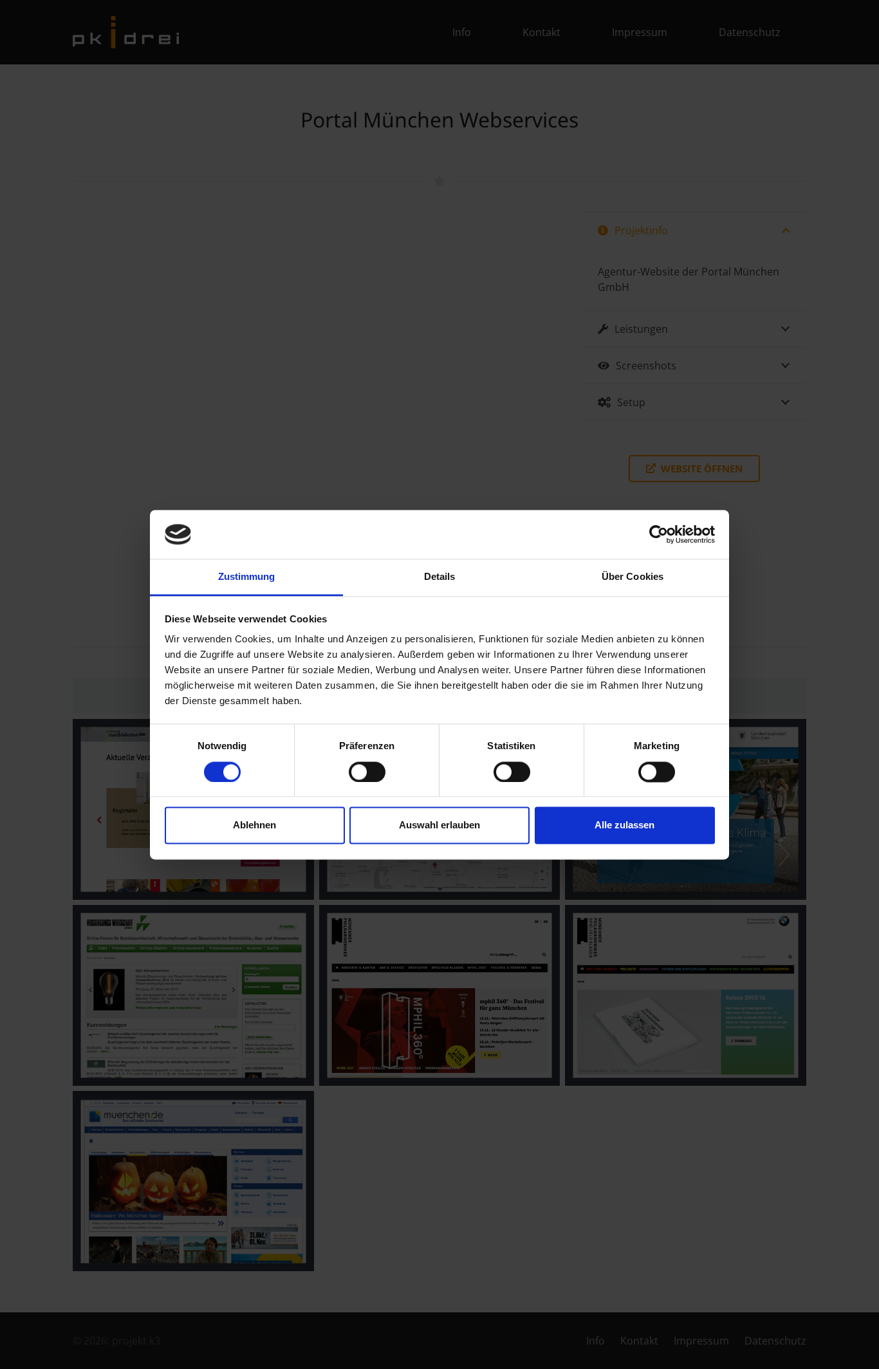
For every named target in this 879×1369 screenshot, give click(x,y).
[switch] (367, 771)
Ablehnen (254, 825)
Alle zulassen (624, 825)
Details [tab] (440, 577)
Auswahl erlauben (439, 825)
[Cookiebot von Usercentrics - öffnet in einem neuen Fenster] (658, 534)
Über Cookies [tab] (632, 577)
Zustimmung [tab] (246, 577)
